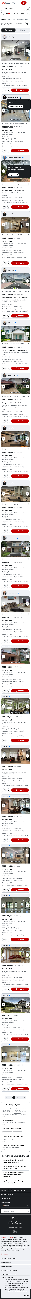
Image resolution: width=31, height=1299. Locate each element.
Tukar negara (5, 1202)
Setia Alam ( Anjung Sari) (9, 1122)
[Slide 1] (11, 59)
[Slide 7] (19, 119)
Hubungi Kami (5, 1198)
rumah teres (17, 1113)
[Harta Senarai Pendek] (27, 42)
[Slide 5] (16, 59)
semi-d (19, 1114)
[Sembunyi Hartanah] (23, 42)
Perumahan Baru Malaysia (9, 1271)
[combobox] (15, 9)
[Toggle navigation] (28, 3)
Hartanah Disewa (6, 1266)
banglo (23, 1114)
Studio (4, 1139)
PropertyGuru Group (7, 1194)
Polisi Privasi (11, 1285)
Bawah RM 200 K (7, 1131)
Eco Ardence (21, 1122)
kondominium (6, 1114)
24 (17, 1097)
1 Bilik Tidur (10, 1139)
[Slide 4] (15, 59)
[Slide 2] (12, 59)
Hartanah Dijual (6, 1262)
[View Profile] (15, 37)
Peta (23, 30)
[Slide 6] (18, 59)
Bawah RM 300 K (17, 1131)
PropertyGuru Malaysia (8, 1258)
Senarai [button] (9, 30)
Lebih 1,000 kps (15, 1147)
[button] (3, 19)
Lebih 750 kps (6, 1147)
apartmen (13, 1114)
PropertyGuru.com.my (7, 1237)
